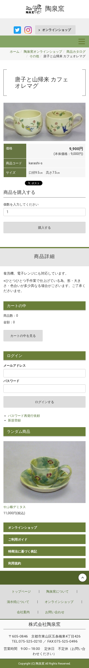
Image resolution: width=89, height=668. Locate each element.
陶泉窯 (54, 8)
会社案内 (23, 612)
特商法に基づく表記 (22, 551)
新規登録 (14, 420)
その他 (34, 56)
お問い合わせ (54, 612)
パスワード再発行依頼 (24, 416)
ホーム (14, 51)
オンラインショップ (56, 30)
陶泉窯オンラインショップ (43, 51)
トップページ (21, 591)
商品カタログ (76, 51)
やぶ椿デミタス (14, 507)
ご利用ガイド (17, 539)
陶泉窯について (57, 591)
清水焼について (18, 602)
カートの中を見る (23, 336)
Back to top (44, 578)
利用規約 (14, 563)
